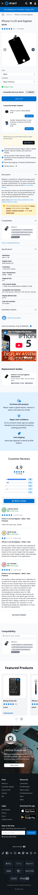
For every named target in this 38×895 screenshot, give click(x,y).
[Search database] (26, 3)
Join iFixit (28, 143)
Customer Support (8, 787)
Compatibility (7, 221)
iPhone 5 (9, 15)
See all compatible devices (11, 243)
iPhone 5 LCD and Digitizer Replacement (20, 375)
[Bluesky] (27, 853)
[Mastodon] (23, 853)
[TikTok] (3, 853)
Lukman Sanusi (12, 509)
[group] (4, 49)
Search (31, 92)
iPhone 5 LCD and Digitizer (24, 15)
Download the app (27, 806)
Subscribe (31, 833)
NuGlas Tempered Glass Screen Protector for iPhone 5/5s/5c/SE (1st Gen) (21, 122)
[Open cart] (31, 3)
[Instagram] (15, 853)
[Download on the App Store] (28, 810)
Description (6, 174)
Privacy (4, 813)
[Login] (35, 3)
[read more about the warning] (31, 326)
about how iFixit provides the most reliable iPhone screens (17, 201)
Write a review (20, 501)
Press (22, 796)
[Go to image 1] (18, 64)
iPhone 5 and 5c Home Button (20, 111)
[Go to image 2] (20, 64)
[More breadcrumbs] (3, 14)
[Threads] (31, 853)
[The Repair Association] (35, 853)
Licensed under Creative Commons (19, 885)
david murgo (11, 532)
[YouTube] (19, 853)
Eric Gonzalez (12, 564)
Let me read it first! (9, 837)
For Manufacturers (26, 793)
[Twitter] (11, 853)
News (22, 800)
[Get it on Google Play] (28, 817)
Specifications (7, 249)
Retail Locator (24, 790)
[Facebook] (7, 853)
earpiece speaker (18, 211)
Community (24, 783)
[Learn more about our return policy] (16, 166)
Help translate (17, 847)
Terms (4, 816)
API (3, 796)
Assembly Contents (9, 310)
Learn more (14, 765)
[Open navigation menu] (2, 3)
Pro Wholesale (24, 787)
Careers (4, 793)
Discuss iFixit (6, 790)
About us (5, 783)
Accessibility (6, 810)
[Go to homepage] (11, 3)
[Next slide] (21, 719)
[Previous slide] (16, 719)
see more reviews (19, 615)
